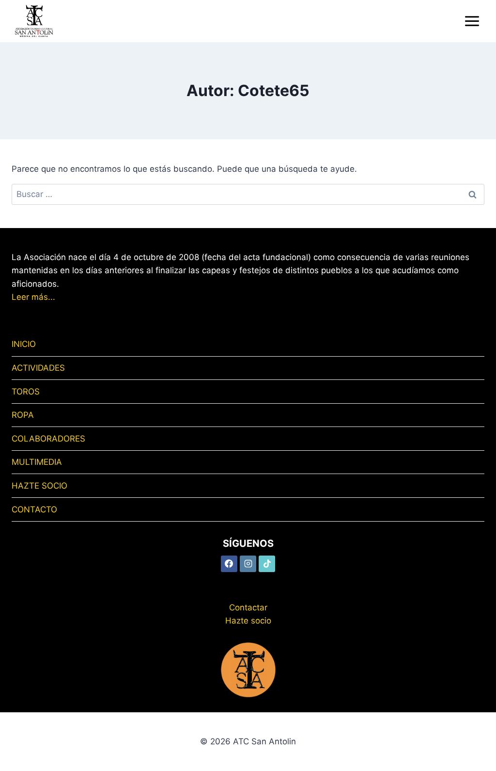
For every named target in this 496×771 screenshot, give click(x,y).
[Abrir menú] (471, 21)
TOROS (26, 391)
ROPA (23, 415)
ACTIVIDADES (38, 368)
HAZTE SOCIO (39, 486)
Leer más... (33, 297)
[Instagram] (248, 564)
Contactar (248, 607)
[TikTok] (267, 564)
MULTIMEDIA (37, 462)
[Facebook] (229, 564)
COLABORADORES (48, 438)
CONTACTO (34, 509)
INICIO (24, 344)
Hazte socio (248, 620)
